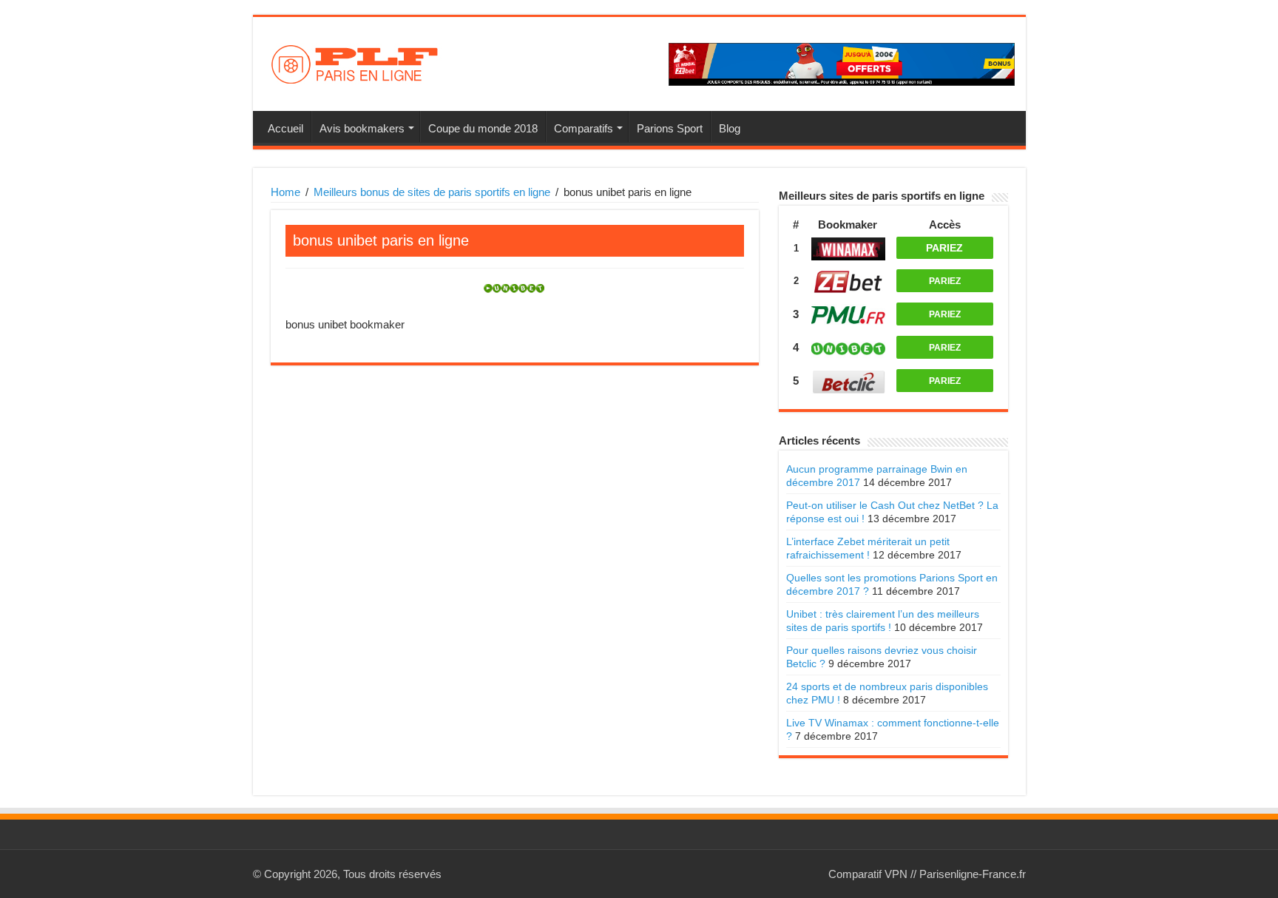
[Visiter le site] (848, 248)
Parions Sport (670, 128)
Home (285, 192)
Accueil (285, 128)
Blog (729, 128)
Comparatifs (583, 128)
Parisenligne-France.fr (972, 874)
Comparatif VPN (867, 874)
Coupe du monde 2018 (483, 128)
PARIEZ (944, 248)
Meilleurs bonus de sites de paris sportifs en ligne (432, 192)
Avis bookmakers (362, 128)
